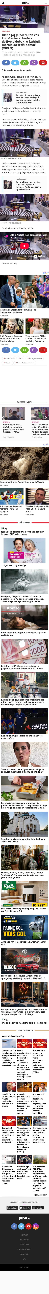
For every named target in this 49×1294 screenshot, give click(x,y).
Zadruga (6, 31)
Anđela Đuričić (9, 358)
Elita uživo (8, 363)
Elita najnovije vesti (35, 358)
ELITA (21, 358)
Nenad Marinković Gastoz (25, 363)
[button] (3, 417)
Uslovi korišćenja (24, 1249)
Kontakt (24, 1235)
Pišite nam (24, 1254)
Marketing (24, 1240)
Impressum (24, 1245)
